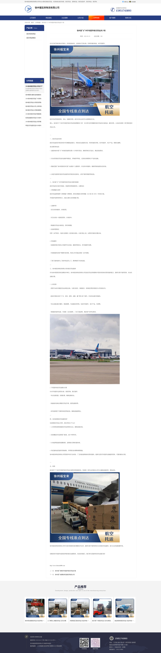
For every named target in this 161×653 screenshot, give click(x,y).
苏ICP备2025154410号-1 (49, 640)
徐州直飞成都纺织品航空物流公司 (65, 574)
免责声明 (46, 646)
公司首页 (33, 18)
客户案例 (112, 18)
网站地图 (59, 646)
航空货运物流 (31, 38)
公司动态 (96, 18)
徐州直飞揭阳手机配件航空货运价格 (65, 571)
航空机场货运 (31, 34)
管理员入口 (53, 646)
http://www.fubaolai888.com (57, 565)
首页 (32, 22)
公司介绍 (80, 18)
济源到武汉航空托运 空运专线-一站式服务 (41, 620)
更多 (42, 81)
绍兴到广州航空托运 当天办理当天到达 (63, 620)
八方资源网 (40, 646)
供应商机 (49, 18)
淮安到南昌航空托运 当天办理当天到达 (107, 620)
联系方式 (128, 18)
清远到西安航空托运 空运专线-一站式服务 (86, 620)
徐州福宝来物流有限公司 (37, 643)
